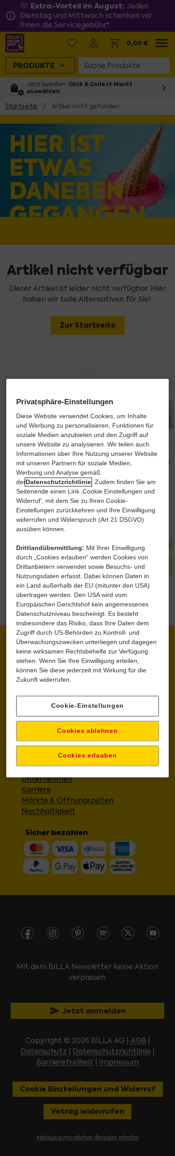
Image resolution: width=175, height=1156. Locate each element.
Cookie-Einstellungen (87, 705)
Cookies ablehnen (87, 730)
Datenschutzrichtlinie (58, 481)
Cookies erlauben (87, 755)
